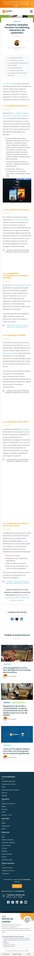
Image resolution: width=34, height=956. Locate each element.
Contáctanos (5, 873)
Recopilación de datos (18, 702)
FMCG (4, 812)
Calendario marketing (8, 842)
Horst (15, 220)
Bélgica (9, 897)
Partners (4, 857)
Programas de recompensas (10, 790)
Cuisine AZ (26, 345)
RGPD (3, 787)
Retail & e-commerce (8, 803)
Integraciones (6, 826)
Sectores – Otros (7, 815)
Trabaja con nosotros (8, 870)
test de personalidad (10, 353)
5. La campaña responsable (15, 70)
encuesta (23, 296)
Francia (15, 897)
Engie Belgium (24, 429)
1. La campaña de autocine (15, 58)
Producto (7, 702)
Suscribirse (17, 886)
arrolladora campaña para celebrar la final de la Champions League (16, 116)
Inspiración (17, 21)
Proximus (24, 541)
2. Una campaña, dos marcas (16, 60)
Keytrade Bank (23, 220)
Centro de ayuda (7, 854)
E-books (4, 848)
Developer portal (7, 860)
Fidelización (7, 664)
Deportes (4, 809)
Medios (4, 806)
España (20, 897)
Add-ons (4, 792)
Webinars (4, 851)
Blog (3, 837)
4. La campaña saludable (14, 68)
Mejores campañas (7, 839)
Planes (4, 829)
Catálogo (4, 795)
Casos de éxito (6, 845)
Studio (4, 823)
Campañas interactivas (8, 781)
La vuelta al (7, 84)
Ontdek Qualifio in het (13, 891)
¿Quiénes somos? (7, 868)
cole (12, 84)
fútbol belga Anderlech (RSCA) (20, 285)
